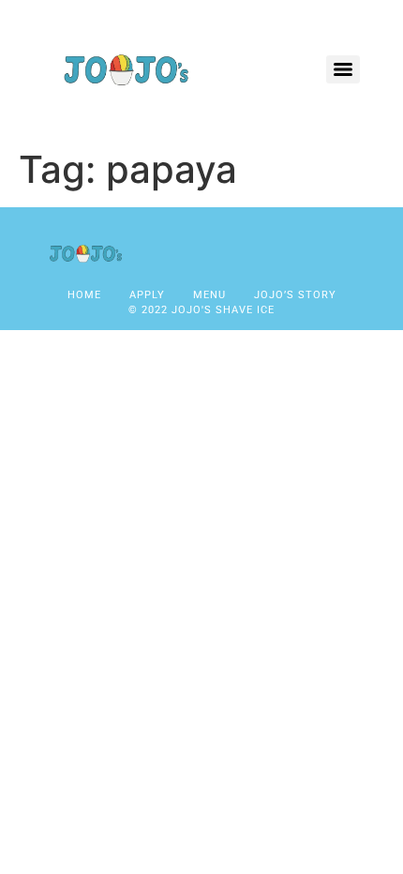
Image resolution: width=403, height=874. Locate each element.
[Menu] (343, 69)
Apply (147, 295)
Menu (209, 295)
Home (84, 295)
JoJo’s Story (295, 295)
